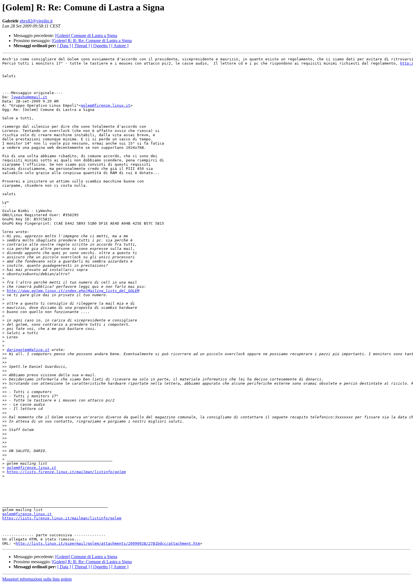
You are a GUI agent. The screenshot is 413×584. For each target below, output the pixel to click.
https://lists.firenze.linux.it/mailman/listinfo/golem (66, 472)
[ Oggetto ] (100, 45)
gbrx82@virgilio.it (36, 21)
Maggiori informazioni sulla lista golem (37, 579)
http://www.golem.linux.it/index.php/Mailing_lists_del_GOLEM (73, 291)
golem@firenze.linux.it (105, 105)
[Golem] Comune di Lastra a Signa (86, 35)
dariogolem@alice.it (28, 350)
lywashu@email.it (29, 97)
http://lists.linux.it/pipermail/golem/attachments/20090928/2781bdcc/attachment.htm (108, 543)
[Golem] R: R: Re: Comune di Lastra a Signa (92, 40)
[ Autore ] (119, 45)
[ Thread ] (81, 45)
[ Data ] (64, 45)
